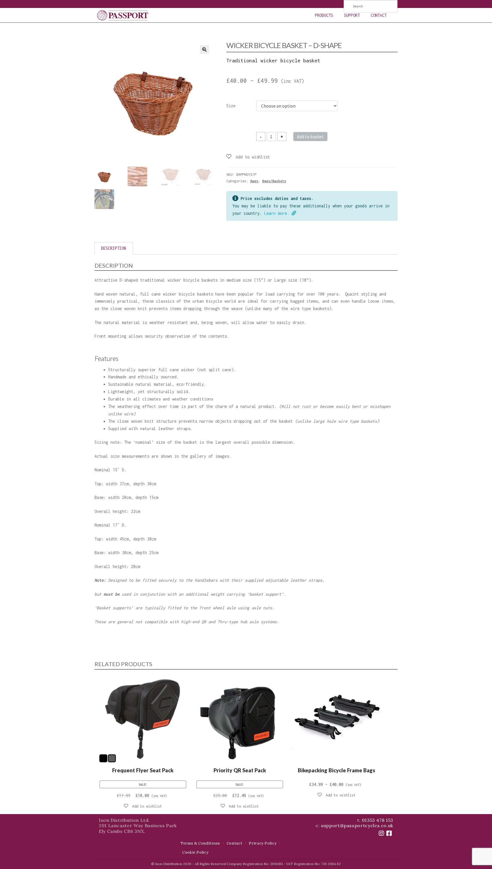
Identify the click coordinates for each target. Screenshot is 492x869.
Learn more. (278, 213)
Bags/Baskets (274, 181)
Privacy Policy (262, 843)
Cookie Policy (195, 852)
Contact (379, 15)
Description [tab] (113, 248)
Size (230, 105)
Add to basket (310, 136)
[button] (204, 49)
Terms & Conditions (200, 843)
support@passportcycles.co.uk (357, 825)
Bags (254, 181)
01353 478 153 (377, 820)
